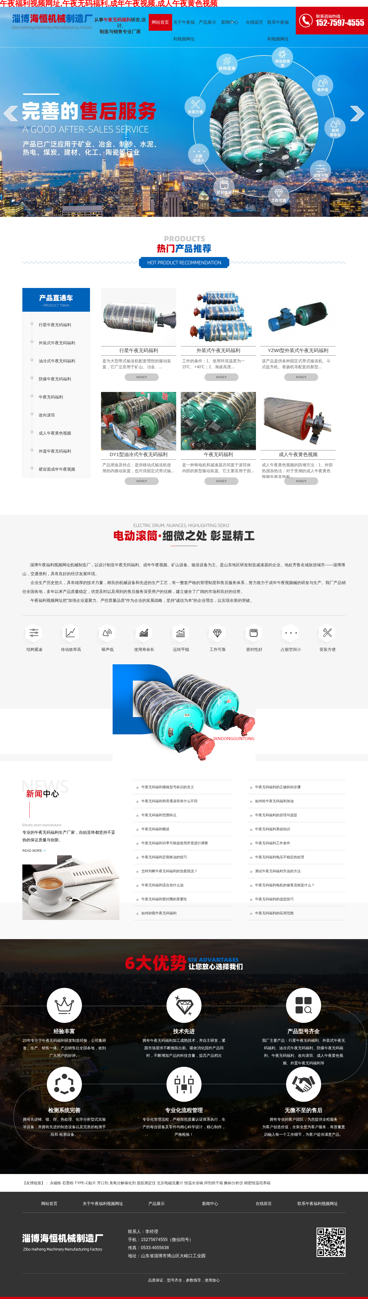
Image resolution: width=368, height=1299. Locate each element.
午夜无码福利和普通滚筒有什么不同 (169, 801)
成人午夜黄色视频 (55, 433)
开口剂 (102, 1183)
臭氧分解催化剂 (122, 1183)
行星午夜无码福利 (55, 324)
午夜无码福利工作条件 (272, 843)
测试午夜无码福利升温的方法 (278, 871)
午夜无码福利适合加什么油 (162, 885)
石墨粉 (68, 1183)
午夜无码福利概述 (155, 829)
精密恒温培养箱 (257, 1183)
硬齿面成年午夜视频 (57, 469)
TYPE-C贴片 (85, 1183)
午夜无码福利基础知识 (272, 829)
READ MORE (32, 851)
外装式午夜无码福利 (57, 343)
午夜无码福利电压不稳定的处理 (279, 857)
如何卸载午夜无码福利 (158, 913)
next (357, 113)
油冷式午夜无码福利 (57, 361)
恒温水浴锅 (193, 1183)
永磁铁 (55, 1183)
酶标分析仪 (233, 1183)
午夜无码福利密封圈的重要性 (164, 899)
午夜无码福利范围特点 (158, 815)
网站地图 (7, 1288)
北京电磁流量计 (170, 1183)
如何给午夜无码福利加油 (274, 801)
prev (10, 113)
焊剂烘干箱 (213, 1183)
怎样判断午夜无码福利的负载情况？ (169, 871)
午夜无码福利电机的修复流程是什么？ (285, 885)
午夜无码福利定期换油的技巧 (164, 857)
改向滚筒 (47, 415)
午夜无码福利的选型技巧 (274, 899)
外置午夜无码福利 (55, 451)
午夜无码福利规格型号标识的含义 (167, 787)
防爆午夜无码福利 (55, 379)
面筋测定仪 (146, 1183)
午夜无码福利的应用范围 (274, 913)
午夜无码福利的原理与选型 (276, 815)
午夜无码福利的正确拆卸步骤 (278, 787)
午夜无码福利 (51, 397)
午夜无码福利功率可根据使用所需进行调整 (174, 843)
